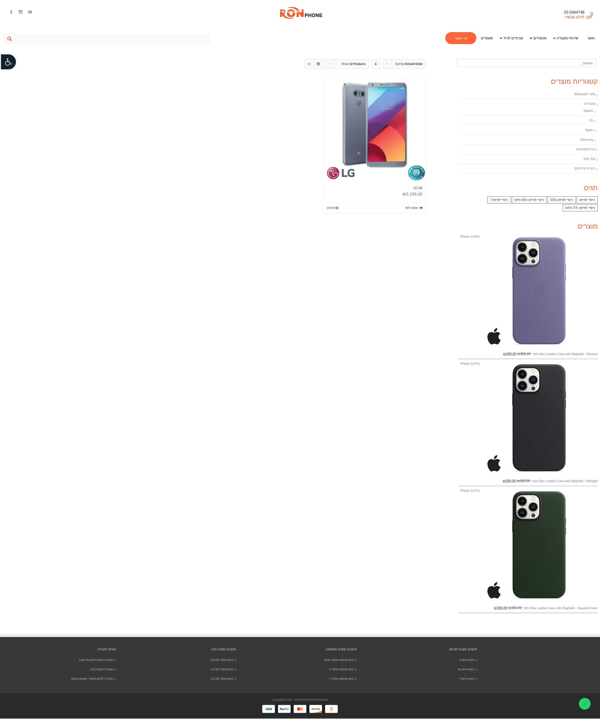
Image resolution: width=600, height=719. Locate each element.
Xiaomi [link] (588, 110)
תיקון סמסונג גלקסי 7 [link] (341, 678)
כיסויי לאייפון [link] (587, 200)
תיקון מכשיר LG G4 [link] (222, 669)
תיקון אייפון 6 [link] (466, 660)
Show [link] (353, 64)
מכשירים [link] (589, 103)
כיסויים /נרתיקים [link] (584, 168)
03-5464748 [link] (574, 12)
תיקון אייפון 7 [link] (466, 678)
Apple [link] (589, 130)
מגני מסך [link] (589, 159)
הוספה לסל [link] (412, 208)
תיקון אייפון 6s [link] (466, 669)
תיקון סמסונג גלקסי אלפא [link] (339, 660)
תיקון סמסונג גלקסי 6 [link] (341, 669)
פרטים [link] (330, 208)
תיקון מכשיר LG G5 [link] (222, 660)
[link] (8, 61)
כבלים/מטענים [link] (586, 149)
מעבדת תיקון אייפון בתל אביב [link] (96, 660)
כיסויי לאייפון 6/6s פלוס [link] (529, 200)
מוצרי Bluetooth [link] (585, 94)
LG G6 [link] (417, 188)
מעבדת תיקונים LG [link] (101, 669)
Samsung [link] (586, 139)
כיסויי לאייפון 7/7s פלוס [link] (580, 208)
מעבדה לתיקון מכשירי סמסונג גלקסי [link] (92, 678)
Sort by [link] (409, 64)
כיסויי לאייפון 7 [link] (499, 200)
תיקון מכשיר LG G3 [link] (222, 678)
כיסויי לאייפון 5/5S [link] (561, 200)
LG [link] (591, 120)
